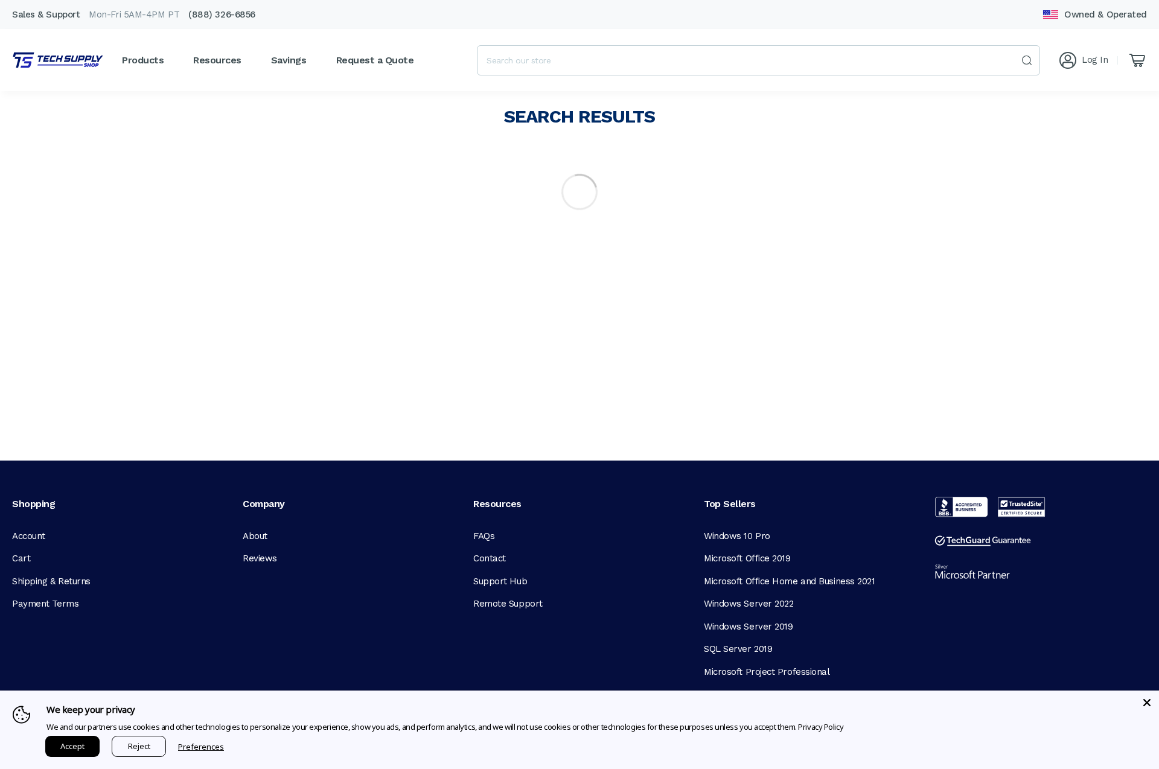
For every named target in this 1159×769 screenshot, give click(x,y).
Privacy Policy (820, 726)
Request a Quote (375, 60)
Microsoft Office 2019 (747, 558)
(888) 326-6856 (221, 14)
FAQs (483, 536)
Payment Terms (45, 603)
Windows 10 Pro (737, 536)
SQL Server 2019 (738, 648)
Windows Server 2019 (748, 626)
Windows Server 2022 (748, 603)
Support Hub (500, 581)
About (255, 536)
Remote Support (508, 603)
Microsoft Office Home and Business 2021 (789, 581)
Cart (21, 558)
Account (28, 536)
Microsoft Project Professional (767, 671)
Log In (1095, 59)
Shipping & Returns (51, 581)
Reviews (260, 558)
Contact (489, 558)
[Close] (1147, 703)
